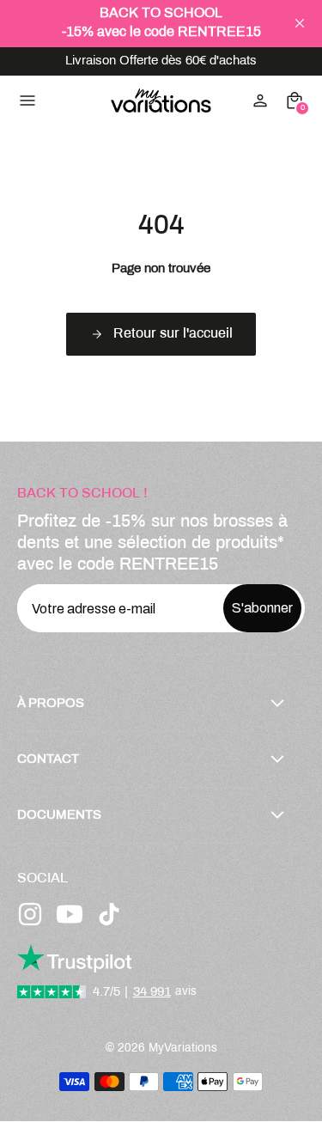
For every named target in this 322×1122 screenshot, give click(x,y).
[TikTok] (109, 914)
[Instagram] (30, 914)
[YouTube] (69, 914)
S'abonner (262, 608)
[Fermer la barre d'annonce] (300, 23)
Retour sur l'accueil (173, 333)
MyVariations (183, 1048)
